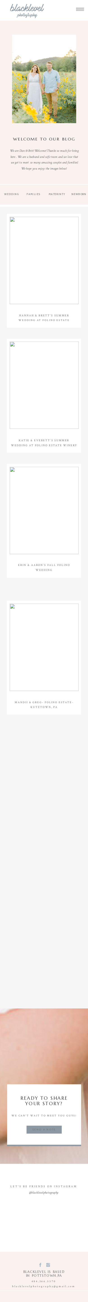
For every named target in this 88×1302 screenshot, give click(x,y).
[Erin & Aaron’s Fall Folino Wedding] (44, 510)
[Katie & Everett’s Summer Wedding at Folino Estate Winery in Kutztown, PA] (44, 385)
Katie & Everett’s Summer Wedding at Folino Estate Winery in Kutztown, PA (44, 445)
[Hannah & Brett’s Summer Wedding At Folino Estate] (44, 260)
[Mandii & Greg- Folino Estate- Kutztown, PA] (44, 647)
